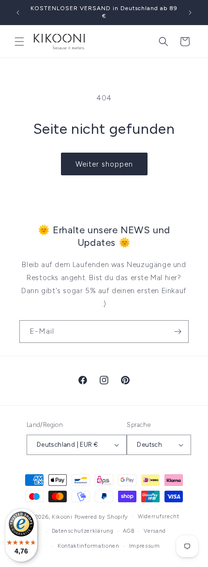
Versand (155, 531)
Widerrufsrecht (158, 516)
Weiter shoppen (104, 164)
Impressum (144, 546)
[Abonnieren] (177, 331)
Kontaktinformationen (88, 546)
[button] (19, 41)
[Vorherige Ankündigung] (18, 12)
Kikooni (62, 516)
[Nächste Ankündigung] (190, 12)
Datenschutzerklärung (83, 531)
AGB (128, 531)
